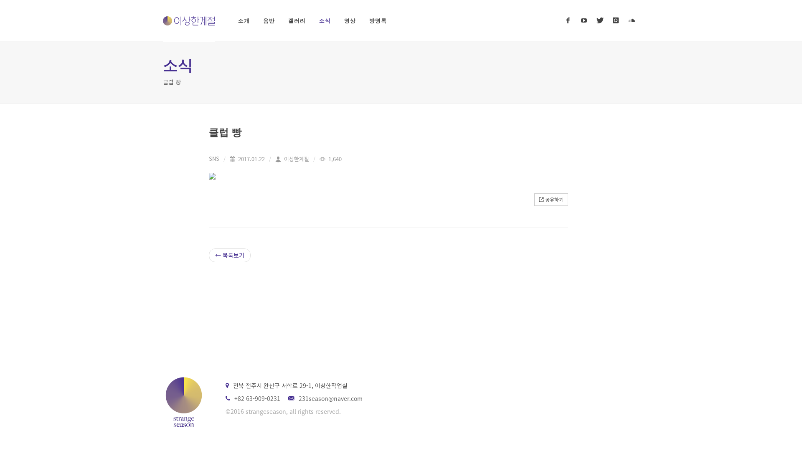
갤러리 (297, 21)
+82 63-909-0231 (257, 398)
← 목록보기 (229, 255)
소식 (325, 21)
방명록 (378, 21)
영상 (350, 21)
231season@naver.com (331, 398)
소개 (244, 21)
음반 (269, 21)
